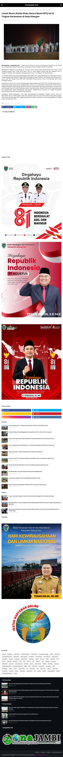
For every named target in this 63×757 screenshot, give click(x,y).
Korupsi (49, 668)
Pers (33, 661)
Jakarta (31, 663)
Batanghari (7, 103)
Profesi (16, 671)
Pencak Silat (4, 671)
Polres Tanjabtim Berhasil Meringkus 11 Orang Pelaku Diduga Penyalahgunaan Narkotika (32, 445)
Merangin (56, 663)
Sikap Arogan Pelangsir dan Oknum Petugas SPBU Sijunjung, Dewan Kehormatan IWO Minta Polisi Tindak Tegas (34, 509)
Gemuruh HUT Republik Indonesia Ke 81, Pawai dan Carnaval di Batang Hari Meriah (30, 683)
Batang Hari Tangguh (43, 654)
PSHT (20, 661)
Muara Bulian (24, 659)
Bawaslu (47, 661)
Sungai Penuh (22, 668)
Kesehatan (17, 659)
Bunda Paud (29, 671)
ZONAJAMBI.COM (31, 5)
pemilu (15, 673)
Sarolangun (4, 668)
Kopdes (44, 671)
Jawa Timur (43, 668)
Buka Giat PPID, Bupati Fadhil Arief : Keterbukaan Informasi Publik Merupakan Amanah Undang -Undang (33, 708)
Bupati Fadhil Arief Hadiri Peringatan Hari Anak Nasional (23, 714)
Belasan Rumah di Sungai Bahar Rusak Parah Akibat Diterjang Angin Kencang (28, 465)
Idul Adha (26, 663)
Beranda (3, 10)
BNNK (25, 666)
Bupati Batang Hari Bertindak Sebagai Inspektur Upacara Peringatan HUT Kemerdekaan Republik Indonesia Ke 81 (34, 690)
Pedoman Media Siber (56, 752)
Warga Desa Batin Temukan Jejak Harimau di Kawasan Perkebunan (26, 451)
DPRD (51, 654)
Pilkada (44, 663)
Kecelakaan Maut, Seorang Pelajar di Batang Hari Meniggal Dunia (25, 471)
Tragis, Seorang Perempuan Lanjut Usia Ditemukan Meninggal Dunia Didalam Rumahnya (31, 496)
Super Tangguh (24, 656)
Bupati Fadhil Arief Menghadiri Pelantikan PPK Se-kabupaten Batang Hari (28, 484)
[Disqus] (31, 136)
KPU (58, 659)
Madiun (58, 671)
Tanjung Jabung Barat (17, 666)
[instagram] (16, 417)
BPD (30, 666)
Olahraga (9, 661)
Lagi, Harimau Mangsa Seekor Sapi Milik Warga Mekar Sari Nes (24, 478)
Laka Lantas (55, 668)
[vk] (46, 417)
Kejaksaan (52, 659)
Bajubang (15, 661)
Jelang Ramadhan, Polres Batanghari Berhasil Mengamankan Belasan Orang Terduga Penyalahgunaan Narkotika (35, 503)
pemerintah (16, 654)
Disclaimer (43, 752)
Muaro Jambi (55, 656)
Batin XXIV (35, 666)
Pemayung (53, 661)
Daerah (12, 103)
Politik (47, 659)
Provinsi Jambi (39, 656)
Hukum (37, 659)
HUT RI (3, 661)
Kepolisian (31, 656)
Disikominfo (41, 666)
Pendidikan (4, 659)
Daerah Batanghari (25, 654)
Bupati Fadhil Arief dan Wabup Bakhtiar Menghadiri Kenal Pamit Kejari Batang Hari (30, 720)
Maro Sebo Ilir (38, 663)
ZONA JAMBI (5, 20)
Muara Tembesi (18, 663)
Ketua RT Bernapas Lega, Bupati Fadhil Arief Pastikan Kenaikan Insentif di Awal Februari (31, 438)
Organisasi (31, 659)
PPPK (54, 666)
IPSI (34, 671)
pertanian (11, 663)
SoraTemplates (38, 755)
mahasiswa (22, 671)
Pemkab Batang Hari (6, 666)
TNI (27, 668)
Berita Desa (57, 654)
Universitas (32, 668)
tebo (38, 668)
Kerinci (15, 668)
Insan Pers (50, 663)
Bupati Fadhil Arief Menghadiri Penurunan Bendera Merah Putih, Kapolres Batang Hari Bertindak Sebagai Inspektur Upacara (34, 697)
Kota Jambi (48, 666)
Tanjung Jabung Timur (7, 656)
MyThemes (44, 755)
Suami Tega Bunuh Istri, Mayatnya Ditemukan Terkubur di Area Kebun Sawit (28, 425)
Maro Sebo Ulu (47, 656)
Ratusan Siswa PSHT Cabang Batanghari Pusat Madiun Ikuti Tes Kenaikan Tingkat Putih (31, 458)
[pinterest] (46, 413)
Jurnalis (39, 671)
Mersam (42, 659)
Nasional (11, 659)
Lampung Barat (51, 671)
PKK (24, 661)
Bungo (10, 668)
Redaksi (48, 752)
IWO (43, 661)
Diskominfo (4, 663)
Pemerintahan (9, 10)
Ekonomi (38, 661)
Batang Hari (16, 656)
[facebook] (16, 410)
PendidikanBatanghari (7, 673)
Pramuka (11, 671)
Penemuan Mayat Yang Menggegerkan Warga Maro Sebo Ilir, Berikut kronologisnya (30, 432)
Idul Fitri (28, 661)
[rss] (16, 413)
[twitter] (46, 410)
